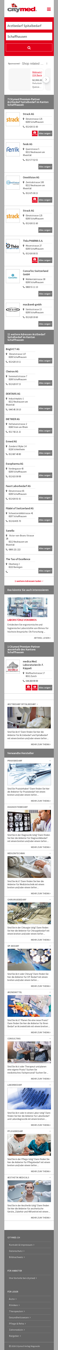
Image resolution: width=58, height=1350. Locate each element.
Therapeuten (16, 1311)
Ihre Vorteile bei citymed (22, 1278)
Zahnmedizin (16, 1329)
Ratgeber (14, 1335)
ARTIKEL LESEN (42, 638)
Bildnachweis (16, 1257)
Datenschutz (16, 1250)
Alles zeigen (45, 133)
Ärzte (12, 1298)
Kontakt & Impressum (21, 1244)
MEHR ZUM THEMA (40, 744)
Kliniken (14, 1305)
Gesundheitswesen (19, 1317)
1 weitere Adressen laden (28, 581)
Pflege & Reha (17, 1323)
